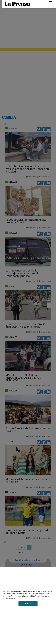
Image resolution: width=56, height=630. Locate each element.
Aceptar (28, 603)
